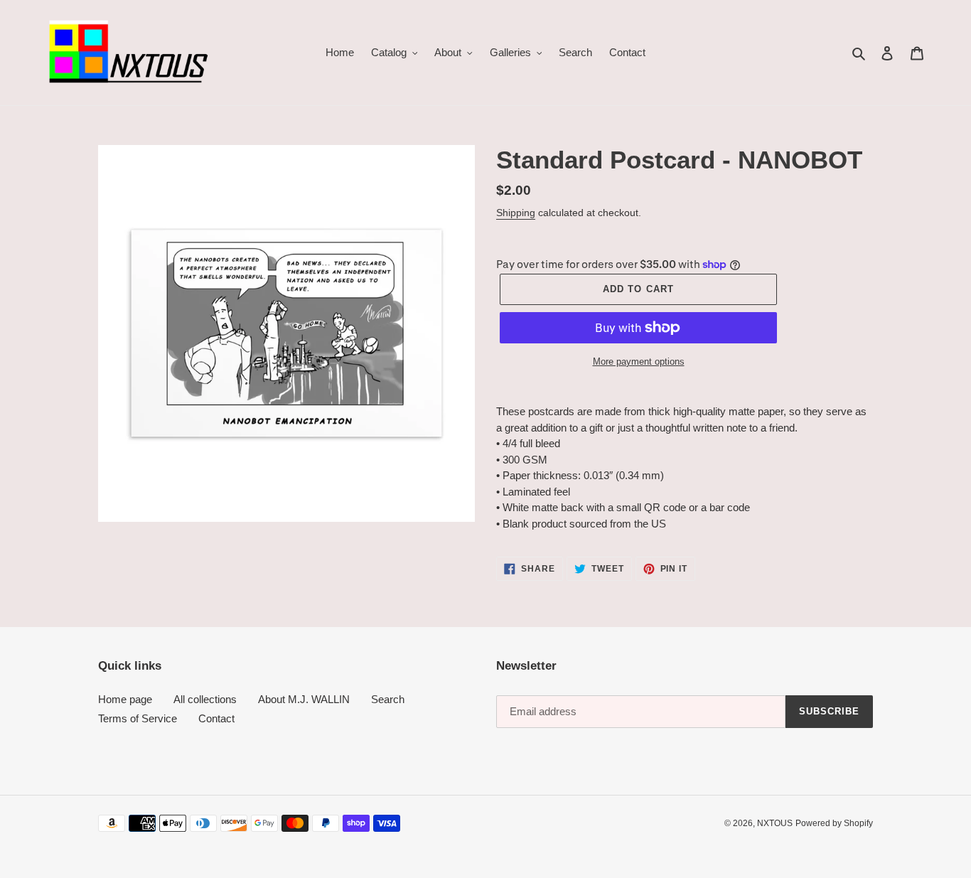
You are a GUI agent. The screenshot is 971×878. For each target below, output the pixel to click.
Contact (216, 718)
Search (387, 699)
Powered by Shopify (834, 823)
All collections (205, 699)
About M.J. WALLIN (304, 699)
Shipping (515, 212)
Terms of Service (137, 718)
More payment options (639, 361)
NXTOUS (775, 823)
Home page (125, 699)
